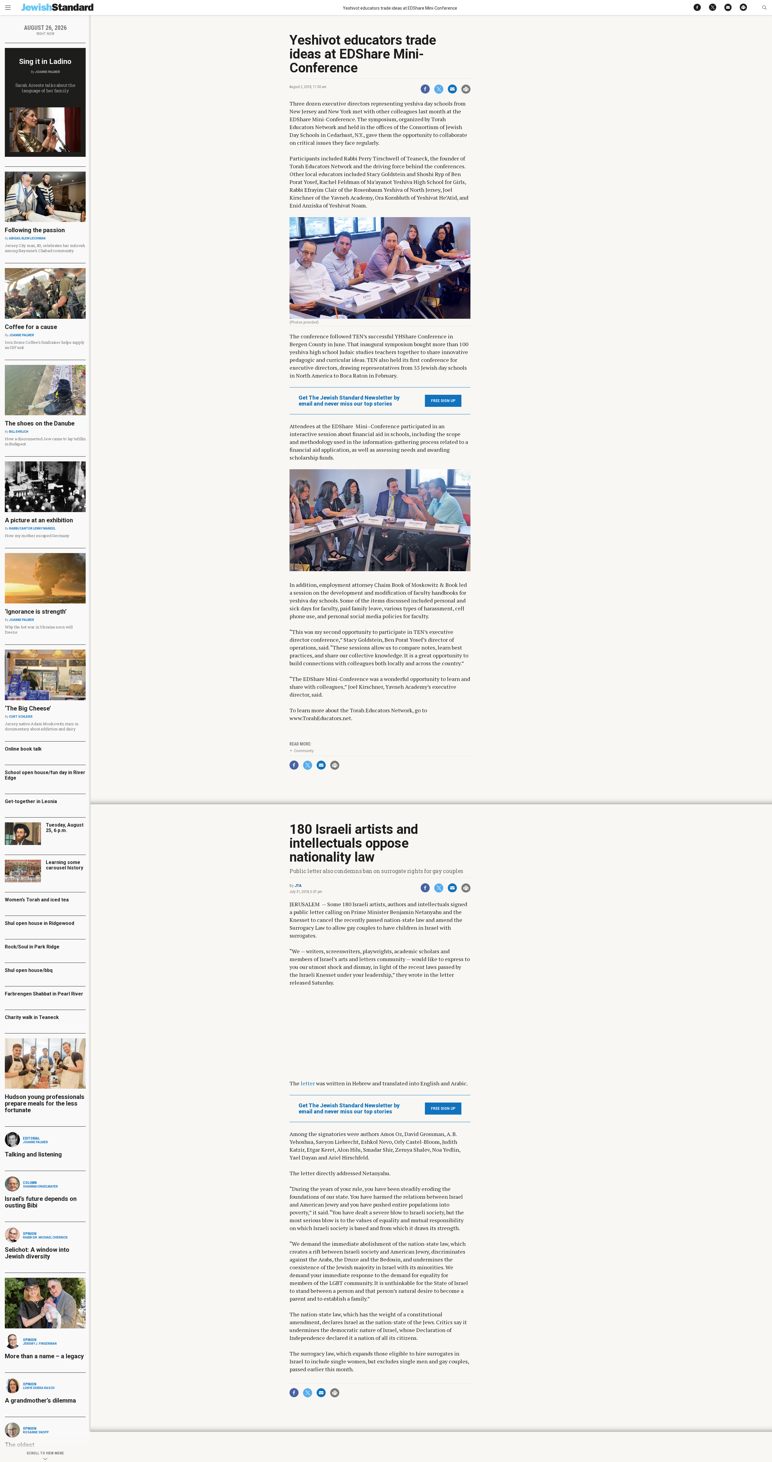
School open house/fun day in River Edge (45, 775)
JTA (298, 886)
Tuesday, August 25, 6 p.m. (65, 827)
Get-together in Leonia (31, 801)
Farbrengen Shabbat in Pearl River (44, 994)
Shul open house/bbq (28, 970)
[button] (764, 7)
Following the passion (35, 230)
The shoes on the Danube (39, 423)
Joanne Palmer (47, 72)
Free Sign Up (443, 401)
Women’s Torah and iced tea (37, 900)
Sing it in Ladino (45, 61)
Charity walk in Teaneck (32, 1017)
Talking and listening (33, 1154)
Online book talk (23, 749)
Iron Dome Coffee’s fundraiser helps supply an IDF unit (44, 345)
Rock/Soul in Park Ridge (32, 947)
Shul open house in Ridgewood (39, 923)
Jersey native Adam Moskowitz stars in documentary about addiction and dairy (41, 726)
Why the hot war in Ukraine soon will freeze (39, 629)
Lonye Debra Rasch (39, 1388)
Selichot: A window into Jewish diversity (37, 1253)
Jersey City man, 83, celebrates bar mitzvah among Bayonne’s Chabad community (45, 248)
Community (304, 750)
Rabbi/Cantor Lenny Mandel (32, 528)
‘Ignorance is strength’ (36, 611)
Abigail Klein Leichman (27, 238)
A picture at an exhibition (39, 520)
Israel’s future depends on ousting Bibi (41, 1202)
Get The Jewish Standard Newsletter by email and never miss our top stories (349, 401)
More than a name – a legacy (44, 1356)
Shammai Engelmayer (40, 1186)
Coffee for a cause (31, 327)
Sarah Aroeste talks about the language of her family (45, 87)
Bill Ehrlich (18, 431)
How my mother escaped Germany (37, 535)
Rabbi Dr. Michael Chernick (45, 1237)
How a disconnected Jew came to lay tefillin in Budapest (45, 441)
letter (308, 1083)
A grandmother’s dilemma (40, 1400)
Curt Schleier (21, 716)
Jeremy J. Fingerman (40, 1343)
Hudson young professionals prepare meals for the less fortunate (44, 1103)
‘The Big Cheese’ (28, 708)
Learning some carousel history (64, 865)
